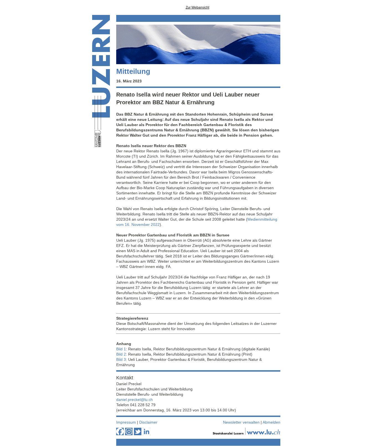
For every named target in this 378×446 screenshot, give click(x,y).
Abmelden (271, 422)
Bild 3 (121, 359)
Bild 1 (121, 349)
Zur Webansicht (197, 7)
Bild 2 (121, 354)
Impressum (126, 422)
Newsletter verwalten (241, 422)
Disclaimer (148, 422)
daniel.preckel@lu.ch (134, 399)
